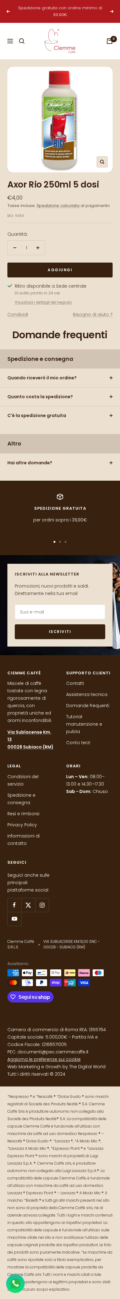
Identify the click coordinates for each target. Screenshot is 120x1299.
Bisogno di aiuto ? (93, 314)
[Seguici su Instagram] (42, 905)
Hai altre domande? (29, 463)
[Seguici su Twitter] (28, 905)
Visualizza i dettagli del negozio (43, 302)
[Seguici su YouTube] (14, 919)
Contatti (75, 683)
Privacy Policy (22, 825)
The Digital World (87, 1067)
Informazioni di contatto (23, 839)
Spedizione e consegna (21, 799)
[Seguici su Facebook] (14, 905)
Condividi (17, 314)
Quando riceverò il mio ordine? (42, 378)
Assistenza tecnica (86, 694)
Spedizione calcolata (59, 206)
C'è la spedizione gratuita (36, 415)
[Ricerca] (22, 41)
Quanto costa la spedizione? (40, 397)
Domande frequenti (87, 705)
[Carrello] (109, 41)
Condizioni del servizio (22, 780)
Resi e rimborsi (23, 814)
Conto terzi (78, 743)
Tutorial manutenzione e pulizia (84, 724)
